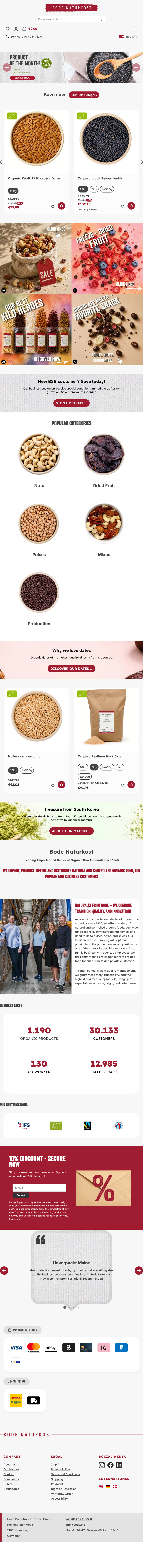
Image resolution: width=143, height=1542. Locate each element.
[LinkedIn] (119, 1465)
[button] (101, 1486)
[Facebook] (110, 1465)
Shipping (57, 1479)
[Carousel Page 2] (64, 79)
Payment (57, 1484)
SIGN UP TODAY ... (71, 403)
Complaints (11, 1479)
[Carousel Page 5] (78, 79)
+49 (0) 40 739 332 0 (79, 1519)
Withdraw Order (62, 1493)
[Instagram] (102, 1465)
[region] (71, 67)
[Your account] (16, 28)
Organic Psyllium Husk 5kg (99, 756)
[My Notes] (7, 28)
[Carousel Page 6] (83, 79)
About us (9, 1464)
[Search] (102, 19)
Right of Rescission (64, 1489)
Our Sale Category (84, 95)
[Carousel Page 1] (60, 79)
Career (7, 1484)
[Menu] (135, 28)
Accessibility (59, 1498)
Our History (11, 1469)
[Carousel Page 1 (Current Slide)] (64, 1307)
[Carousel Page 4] (73, 79)
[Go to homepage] (71, 8)
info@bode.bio (75, 1524)
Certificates (11, 1489)
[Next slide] (136, 67)
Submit (20, 1195)
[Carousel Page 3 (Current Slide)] (69, 79)
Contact (8, 1474)
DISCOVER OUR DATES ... (71, 668)
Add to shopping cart (61, 206)
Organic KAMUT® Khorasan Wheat (35, 178)
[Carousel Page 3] (73, 1307)
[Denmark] (115, 1486)
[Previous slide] (7, 67)
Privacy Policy (60, 1469)
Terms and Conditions (65, 1474)
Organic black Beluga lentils (100, 178)
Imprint (56, 1464)
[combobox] (71, 19)
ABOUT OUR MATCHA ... (71, 831)
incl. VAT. (128, 36)
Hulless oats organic (24, 756)
